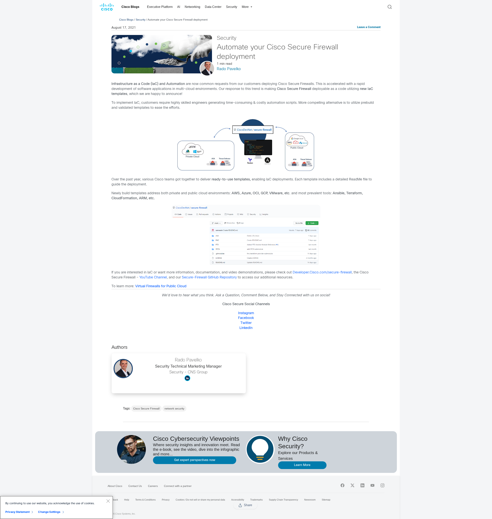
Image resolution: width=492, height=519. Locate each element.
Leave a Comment (369, 27)
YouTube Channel (153, 277)
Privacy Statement (17, 511)
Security (231, 6)
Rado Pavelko (229, 69)
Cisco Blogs (130, 6)
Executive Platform (160, 6)
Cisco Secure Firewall (146, 408)
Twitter (246, 323)
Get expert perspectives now (194, 460)
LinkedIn (246, 328)
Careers (153, 485)
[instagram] (382, 485)
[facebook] (342, 485)
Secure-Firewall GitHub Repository (209, 277)
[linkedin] (362, 485)
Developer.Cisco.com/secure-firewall (322, 272)
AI (178, 6)
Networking (192, 6)
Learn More (302, 465)
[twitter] (352, 485)
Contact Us (135, 485)
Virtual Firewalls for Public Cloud (160, 286)
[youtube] (372, 485)
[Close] (108, 501)
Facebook (246, 318)
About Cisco (115, 485)
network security (174, 408)
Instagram (246, 313)
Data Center (213, 6)
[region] (56, 507)
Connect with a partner (178, 485)
